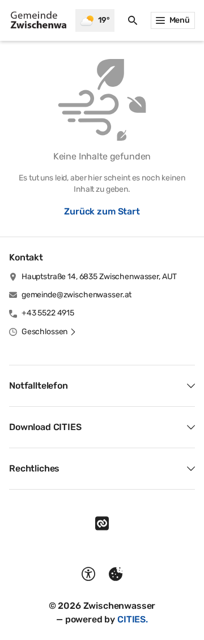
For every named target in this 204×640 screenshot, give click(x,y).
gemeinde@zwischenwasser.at (76, 295)
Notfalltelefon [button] (38, 385)
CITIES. (132, 619)
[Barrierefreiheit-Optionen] (88, 574)
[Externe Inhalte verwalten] (115, 574)
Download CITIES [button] (45, 427)
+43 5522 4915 (48, 313)
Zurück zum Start (101, 211)
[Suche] (133, 20)
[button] (49, 332)
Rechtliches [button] (34, 468)
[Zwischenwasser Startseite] (37, 20)
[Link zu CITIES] (102, 523)
